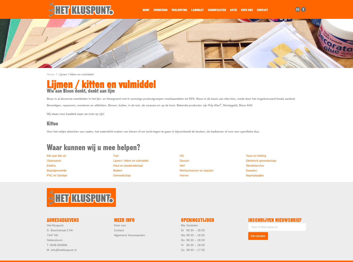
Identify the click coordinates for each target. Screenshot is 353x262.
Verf (182, 165)
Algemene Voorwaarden (129, 235)
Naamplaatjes (255, 175)
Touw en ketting (256, 155)
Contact (119, 230)
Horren (184, 175)
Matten (117, 170)
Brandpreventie (57, 170)
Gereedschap (122, 175)
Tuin (116, 155)
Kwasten (251, 170)
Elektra (51, 165)
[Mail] (297, 9)
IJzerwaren (54, 160)
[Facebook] (303, 9)
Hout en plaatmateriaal (128, 165)
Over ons (120, 225)
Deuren (184, 160)
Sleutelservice (255, 165)
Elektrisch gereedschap (261, 160)
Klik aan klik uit (56, 155)
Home (51, 74)
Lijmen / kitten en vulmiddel (130, 160)
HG (182, 155)
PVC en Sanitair (57, 175)
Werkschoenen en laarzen (196, 170)
